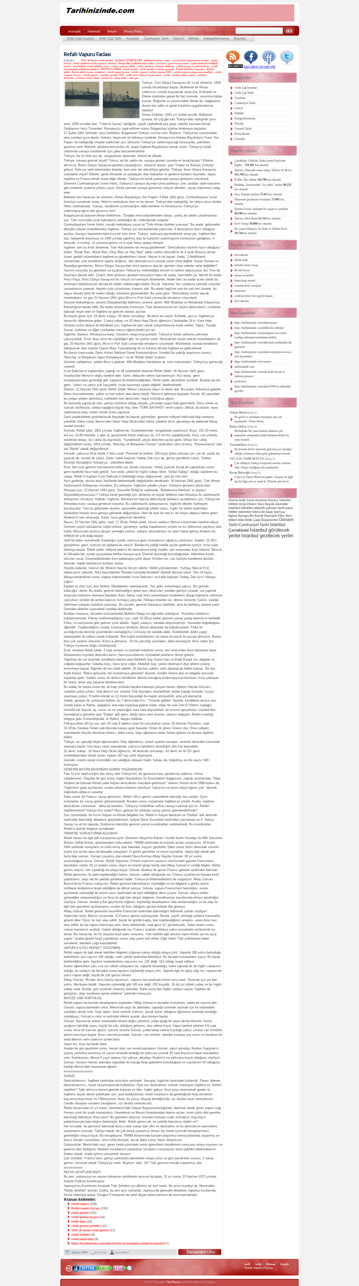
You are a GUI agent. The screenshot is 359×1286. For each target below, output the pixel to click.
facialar (161, 63)
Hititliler (193, 38)
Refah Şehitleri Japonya (190, 69)
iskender (245, 512)
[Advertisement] (236, 13)
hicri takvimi (241, 301)
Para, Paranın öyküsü (258, 194)
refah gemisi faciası (85, 1217)
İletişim (112, 31)
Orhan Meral (121, 1252)
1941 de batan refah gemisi (97, 60)
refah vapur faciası (118, 72)
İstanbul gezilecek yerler (267, 535)
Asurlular (133, 38)
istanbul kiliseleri (240, 508)
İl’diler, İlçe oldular (258, 179)
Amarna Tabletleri (279, 500)
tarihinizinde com (244, 366)
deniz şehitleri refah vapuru (90, 63)
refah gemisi (130, 69)
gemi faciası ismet (178, 63)
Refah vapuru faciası (85, 1208)
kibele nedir (241, 260)
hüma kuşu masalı (244, 280)
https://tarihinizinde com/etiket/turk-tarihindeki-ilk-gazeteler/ (263, 345)
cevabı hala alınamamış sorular (190, 60)
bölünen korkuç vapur (157, 60)
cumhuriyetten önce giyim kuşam (253, 296)
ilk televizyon (242, 270)
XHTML (89, 1267)
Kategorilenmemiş (216, 38)
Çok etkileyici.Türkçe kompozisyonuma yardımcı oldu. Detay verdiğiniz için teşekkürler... (262, 465)
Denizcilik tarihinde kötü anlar (136, 63)
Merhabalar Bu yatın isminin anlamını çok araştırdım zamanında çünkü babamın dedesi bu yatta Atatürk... (261, 435)
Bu (252, 516)
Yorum (100, 1252)
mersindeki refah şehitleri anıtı (91, 66)
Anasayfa (74, 31)
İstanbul (277, 524)
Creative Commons (68, 1267)
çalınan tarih (275, 508)
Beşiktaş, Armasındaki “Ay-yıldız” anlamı (262, 187)
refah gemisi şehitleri (86, 1226)
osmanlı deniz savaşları (247, 285)
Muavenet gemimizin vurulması (259, 202)
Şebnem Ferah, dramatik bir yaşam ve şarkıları (261, 211)
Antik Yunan (247, 500)
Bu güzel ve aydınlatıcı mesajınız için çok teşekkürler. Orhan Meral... (258, 419)
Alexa (76, 1268)
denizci (112, 63)
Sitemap (270, 1264)
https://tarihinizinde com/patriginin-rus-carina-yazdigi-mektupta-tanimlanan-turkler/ (260, 335)
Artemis (233, 500)
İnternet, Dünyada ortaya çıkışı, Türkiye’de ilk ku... (264, 172)
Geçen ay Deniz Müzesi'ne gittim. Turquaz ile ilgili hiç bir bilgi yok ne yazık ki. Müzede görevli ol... (263, 479)
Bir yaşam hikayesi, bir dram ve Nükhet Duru (260, 231)
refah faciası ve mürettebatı (192, 66)
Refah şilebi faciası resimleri (88, 72)
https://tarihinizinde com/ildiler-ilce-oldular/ (259, 328)
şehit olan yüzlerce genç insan (144, 74)
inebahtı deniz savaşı (246, 265)
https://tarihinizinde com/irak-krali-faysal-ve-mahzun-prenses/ (260, 374)
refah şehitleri (81, 1234)
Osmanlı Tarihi (243, 128)
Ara (289, 30)
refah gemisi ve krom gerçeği (157, 69)
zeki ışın (133, 77)
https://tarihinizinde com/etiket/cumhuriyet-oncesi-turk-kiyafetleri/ (263, 354)
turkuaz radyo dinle (87, 77)
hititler (233, 512)
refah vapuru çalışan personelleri (193, 72)
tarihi (166, 74)
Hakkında (94, 31)
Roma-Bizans (242, 133)
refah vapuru (139, 72)
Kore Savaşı (253, 223)
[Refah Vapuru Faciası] (199, 1252)
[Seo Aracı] (129, 1270)
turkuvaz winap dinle (114, 77)
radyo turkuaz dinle (123, 66)
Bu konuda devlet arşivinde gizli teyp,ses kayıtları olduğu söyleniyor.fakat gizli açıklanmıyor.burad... (263, 451)
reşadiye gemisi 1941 (112, 74)
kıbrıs (256, 512)
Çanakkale (238, 530)
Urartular (239, 139)
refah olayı (78, 1221)
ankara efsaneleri (244, 275)
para (289, 508)
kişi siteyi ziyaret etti (259, 66)
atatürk (259, 508)
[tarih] (115, 19)
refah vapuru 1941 (160, 72)
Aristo (242, 504)
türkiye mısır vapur (183, 74)
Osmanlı (270, 516)
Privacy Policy (133, 31)
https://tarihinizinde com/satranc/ (253, 361)
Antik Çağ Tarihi (110, 38)
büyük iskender (276, 504)
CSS (106, 1268)
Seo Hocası (173, 1281)
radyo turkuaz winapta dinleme (155, 66)
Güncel (178, 38)
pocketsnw (240, 381)
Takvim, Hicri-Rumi (257, 218)
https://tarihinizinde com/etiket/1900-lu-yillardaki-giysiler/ (262, 389)
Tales (260, 504)
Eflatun (251, 504)
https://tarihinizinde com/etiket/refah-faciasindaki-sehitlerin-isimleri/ (118, 1243)
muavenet (239, 290)
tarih (247, 1264)
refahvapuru (90, 74)
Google (284, 1264)
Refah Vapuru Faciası (87, 55)
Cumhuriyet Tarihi (156, 38)
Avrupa (243, 516)
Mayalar (239, 38)
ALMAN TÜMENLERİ (128, 60)
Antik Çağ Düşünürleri (261, 520)
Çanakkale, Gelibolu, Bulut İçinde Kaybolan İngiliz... (259, 163)
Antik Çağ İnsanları (80, 38)
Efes (281, 516)
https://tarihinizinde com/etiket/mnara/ (255, 322)
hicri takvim (241, 255)
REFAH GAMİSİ (111, 69)
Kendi (258, 516)
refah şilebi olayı (82, 1239)
